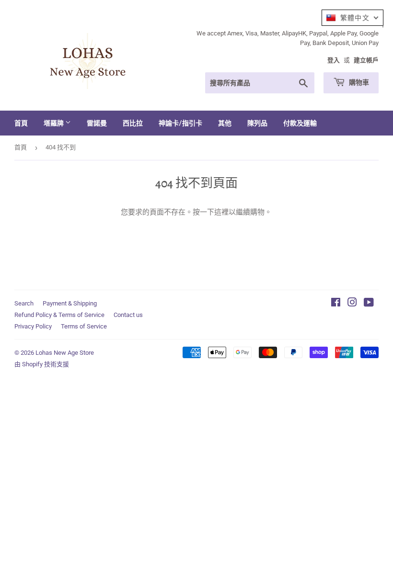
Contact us (128, 314)
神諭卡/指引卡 (180, 123)
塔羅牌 (54, 123)
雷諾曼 (97, 123)
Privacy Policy (33, 326)
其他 (224, 123)
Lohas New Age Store (64, 352)
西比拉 (133, 123)
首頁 (21, 123)
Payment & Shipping (70, 303)
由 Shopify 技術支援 (41, 364)
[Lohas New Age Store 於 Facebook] (336, 303)
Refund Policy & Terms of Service (59, 314)
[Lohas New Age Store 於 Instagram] (352, 303)
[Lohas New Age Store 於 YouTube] (369, 303)
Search (24, 303)
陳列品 (257, 123)
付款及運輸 (300, 123)
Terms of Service (84, 326)
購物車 (358, 82)
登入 (333, 60)
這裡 (221, 212)
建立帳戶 (366, 60)
